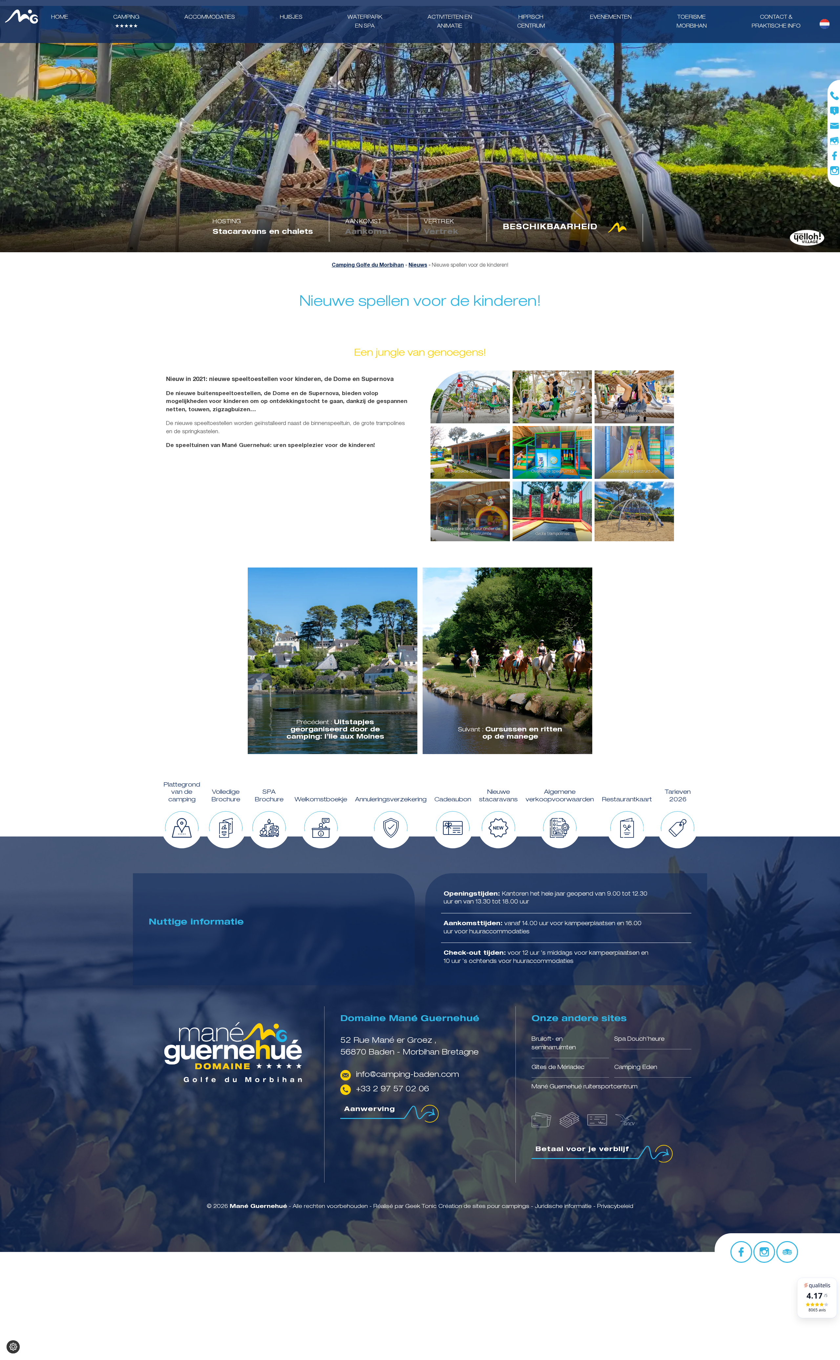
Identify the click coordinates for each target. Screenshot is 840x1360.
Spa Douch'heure (639, 1039)
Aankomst (363, 222)
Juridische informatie (564, 1207)
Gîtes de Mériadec (558, 1068)
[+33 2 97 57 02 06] (834, 96)
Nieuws (418, 265)
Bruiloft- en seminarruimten (554, 1044)
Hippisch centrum (531, 22)
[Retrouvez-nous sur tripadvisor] (787, 1252)
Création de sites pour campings (483, 1207)
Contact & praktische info (776, 22)
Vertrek (439, 222)
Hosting (227, 222)
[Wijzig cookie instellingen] (13, 1346)
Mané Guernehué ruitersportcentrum (585, 1087)
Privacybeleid (615, 1207)
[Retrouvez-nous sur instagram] (834, 171)
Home (59, 17)
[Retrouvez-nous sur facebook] (834, 156)
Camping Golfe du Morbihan (368, 265)
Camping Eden (635, 1068)
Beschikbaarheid (550, 227)
